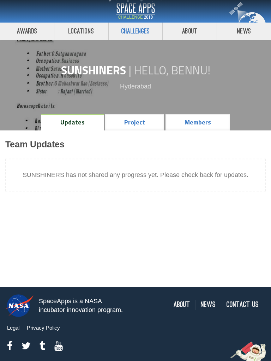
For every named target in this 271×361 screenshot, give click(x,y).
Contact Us (243, 304)
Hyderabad (135, 86)
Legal (13, 328)
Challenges (135, 31)
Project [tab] (134, 122)
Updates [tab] (72, 122)
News (244, 31)
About (189, 31)
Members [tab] (198, 122)
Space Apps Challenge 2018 (135, 11)
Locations (81, 31)
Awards (27, 31)
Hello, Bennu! (172, 70)
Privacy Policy (43, 328)
